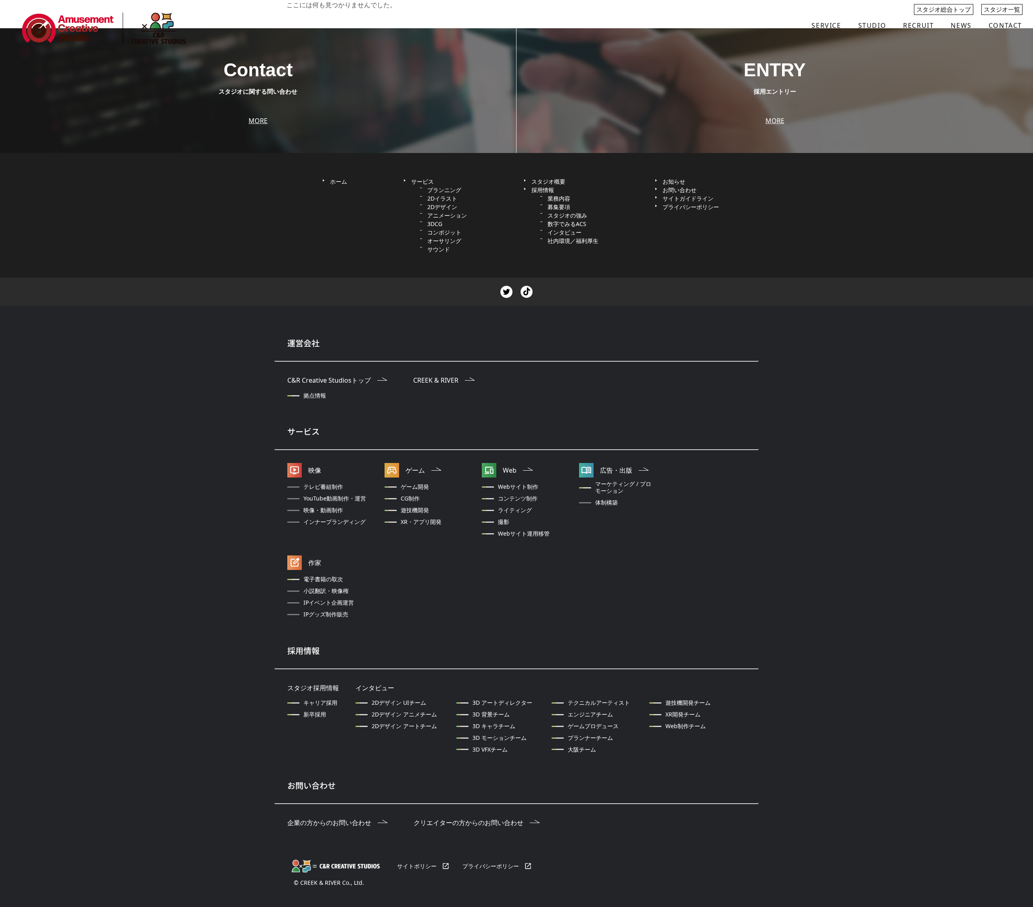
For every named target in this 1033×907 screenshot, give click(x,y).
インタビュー (564, 232)
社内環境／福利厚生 (573, 241)
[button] (826, 25)
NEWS (961, 25)
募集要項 (559, 207)
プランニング (444, 190)
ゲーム (415, 470)
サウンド (438, 249)
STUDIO (872, 25)
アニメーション (447, 215)
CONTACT (1005, 25)
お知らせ (674, 181)
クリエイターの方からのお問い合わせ (468, 823)
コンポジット (444, 232)
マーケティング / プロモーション (623, 487)
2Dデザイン (442, 207)
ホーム (338, 181)
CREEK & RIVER (435, 380)
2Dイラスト (442, 198)
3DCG (434, 224)
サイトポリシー (417, 866)
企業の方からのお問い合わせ (329, 823)
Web (509, 470)
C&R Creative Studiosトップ (329, 380)
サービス (422, 181)
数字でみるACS (567, 224)
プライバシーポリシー (490, 866)
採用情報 (542, 190)
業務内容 (559, 198)
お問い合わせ (679, 190)
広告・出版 (616, 470)
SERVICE (826, 25)
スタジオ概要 (548, 181)
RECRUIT (918, 25)
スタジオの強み (567, 215)
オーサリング (444, 241)
